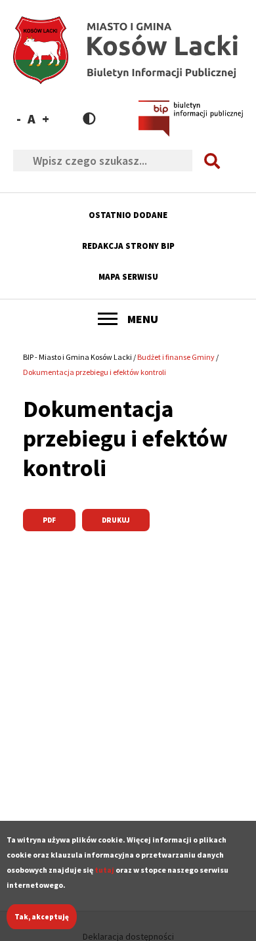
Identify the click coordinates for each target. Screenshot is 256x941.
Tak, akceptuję (41, 916)
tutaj (104, 870)
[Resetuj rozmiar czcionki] (31, 118)
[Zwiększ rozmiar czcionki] (45, 118)
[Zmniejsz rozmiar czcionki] (18, 118)
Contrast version (89, 118)
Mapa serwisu (128, 276)
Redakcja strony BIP (128, 246)
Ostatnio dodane (128, 215)
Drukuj (116, 520)
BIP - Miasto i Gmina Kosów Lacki (77, 357)
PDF (49, 520)
